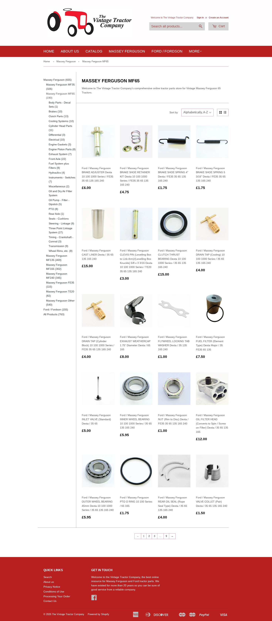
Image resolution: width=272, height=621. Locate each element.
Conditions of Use (53, 591)
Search (47, 577)
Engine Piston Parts (62, 149)
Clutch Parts (58, 116)
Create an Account (219, 17)
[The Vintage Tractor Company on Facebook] (94, 598)
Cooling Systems (61, 121)
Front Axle (57, 158)
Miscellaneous (59, 186)
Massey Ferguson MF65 (95, 61)
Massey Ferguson (127, 51)
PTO (53, 208)
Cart (221, 26)
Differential (57, 134)
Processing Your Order (56, 596)
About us (70, 51)
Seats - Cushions (59, 218)
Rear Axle (56, 213)
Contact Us (49, 600)
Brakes (55, 111)
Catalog (93, 51)
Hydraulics (57, 172)
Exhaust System (60, 154)
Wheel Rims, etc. (61, 250)
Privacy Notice (51, 586)
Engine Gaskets (60, 144)
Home (48, 51)
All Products (53, 314)
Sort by (173, 112)
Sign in (200, 17)
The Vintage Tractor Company (68, 614)
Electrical (57, 139)
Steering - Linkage (61, 223)
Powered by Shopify (98, 614)
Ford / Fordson (167, 51)
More (194, 51)
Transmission (58, 246)
